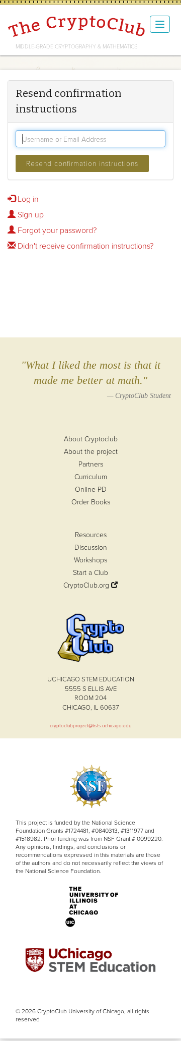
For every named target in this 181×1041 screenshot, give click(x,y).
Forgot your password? (56, 230)
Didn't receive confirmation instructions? (84, 245)
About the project (91, 451)
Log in (27, 198)
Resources (91, 534)
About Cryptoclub (91, 438)
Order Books (90, 501)
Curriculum (90, 476)
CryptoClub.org (87, 585)
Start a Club (90, 572)
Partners (90, 464)
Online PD (91, 489)
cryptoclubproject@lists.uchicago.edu (90, 725)
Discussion (90, 547)
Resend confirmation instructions (82, 163)
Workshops (90, 559)
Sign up (30, 214)
